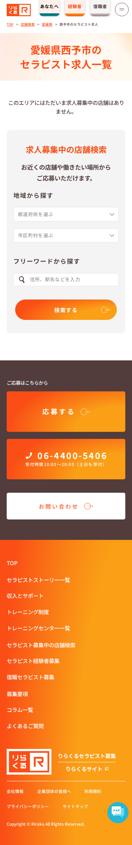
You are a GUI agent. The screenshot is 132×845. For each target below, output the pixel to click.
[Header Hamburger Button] (121, 9)
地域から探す (33, 195)
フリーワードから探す (46, 261)
